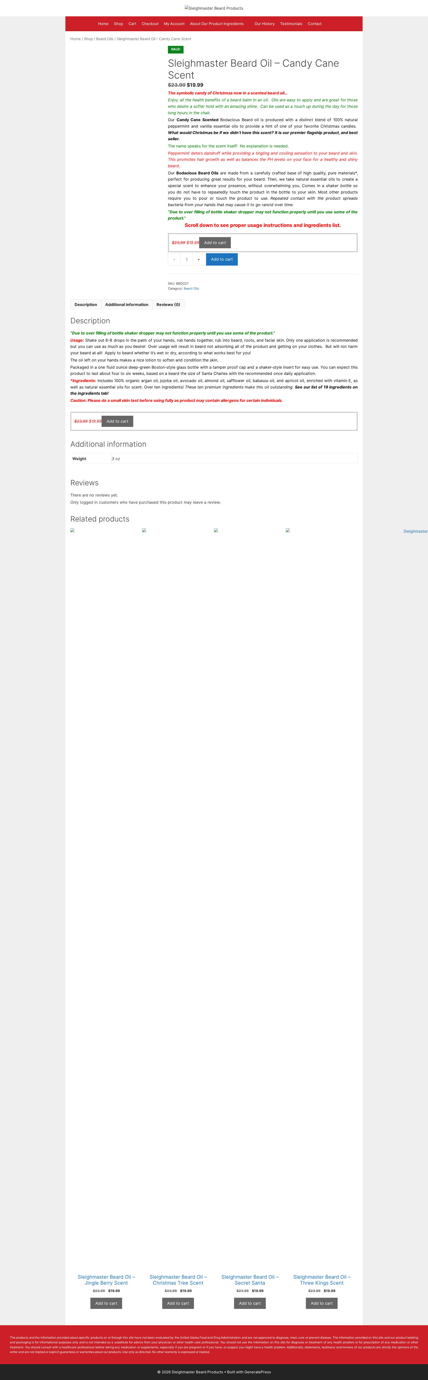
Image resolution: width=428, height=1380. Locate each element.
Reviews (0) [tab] (168, 304)
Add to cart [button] (215, 242)
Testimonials (291, 23)
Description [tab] (86, 304)
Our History (265, 23)
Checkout (150, 23)
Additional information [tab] (126, 304)
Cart (132, 23)
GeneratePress (257, 1372)
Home (103, 23)
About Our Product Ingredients (217, 23)
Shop (118, 23)
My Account (174, 23)
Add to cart (222, 259)
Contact (314, 23)
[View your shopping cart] (328, 23)
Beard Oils (104, 39)
